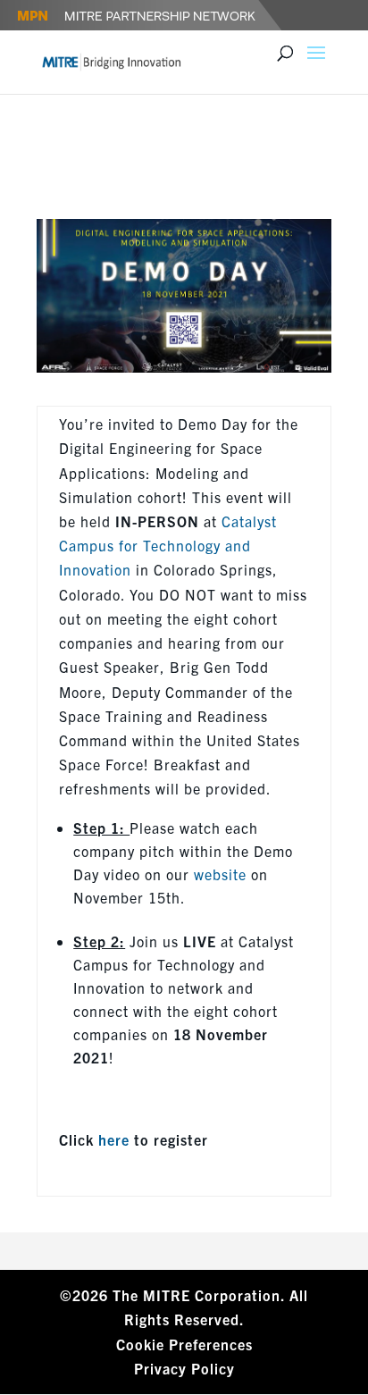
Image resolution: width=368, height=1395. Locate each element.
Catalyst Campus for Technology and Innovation (168, 545)
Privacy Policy (184, 1368)
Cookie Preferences (184, 1344)
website (220, 874)
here (114, 1139)
